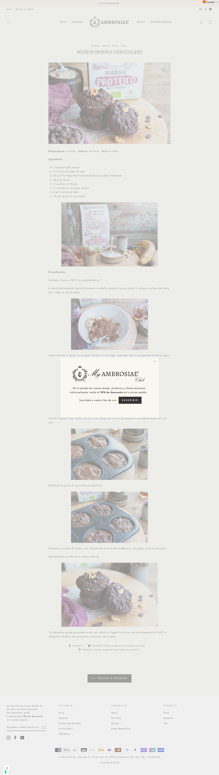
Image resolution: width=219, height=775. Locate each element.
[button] (210, 2)
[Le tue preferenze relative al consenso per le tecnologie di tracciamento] (6, 772)
